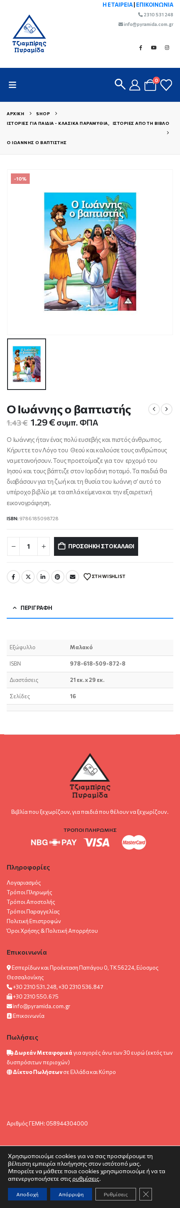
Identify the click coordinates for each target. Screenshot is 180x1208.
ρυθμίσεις (85, 1178)
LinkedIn (43, 576)
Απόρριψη (71, 1194)
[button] (15, 84)
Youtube (153, 47)
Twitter (28, 576)
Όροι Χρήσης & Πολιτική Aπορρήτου (52, 930)
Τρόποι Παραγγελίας (33, 911)
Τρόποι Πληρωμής (29, 892)
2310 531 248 (158, 14)
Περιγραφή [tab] (36, 607)
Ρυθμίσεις (116, 1194)
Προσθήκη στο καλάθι (101, 546)
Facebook (140, 47)
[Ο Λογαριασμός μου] (135, 85)
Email (72, 576)
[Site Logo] (25, 33)
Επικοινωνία (28, 1015)
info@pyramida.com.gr (148, 24)
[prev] (154, 409)
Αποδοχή (27, 1194)
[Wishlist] (166, 85)
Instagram (167, 47)
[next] (166, 409)
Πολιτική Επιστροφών (34, 921)
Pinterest (57, 576)
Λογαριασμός (24, 882)
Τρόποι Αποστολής (31, 901)
